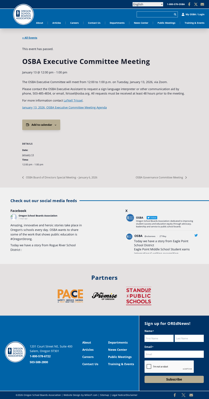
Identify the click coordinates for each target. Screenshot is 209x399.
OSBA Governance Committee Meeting (160, 177)
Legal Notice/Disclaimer (124, 395)
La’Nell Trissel (73, 100)
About (39, 22)
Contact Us (94, 22)
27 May (163, 236)
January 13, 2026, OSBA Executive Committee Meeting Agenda (64, 107)
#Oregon (16, 239)
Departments (117, 22)
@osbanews (150, 236)
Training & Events (194, 22)
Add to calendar (42, 125)
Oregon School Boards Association (38, 215)
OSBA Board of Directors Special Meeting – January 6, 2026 (61, 177)
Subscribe (174, 379)
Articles (56, 22)
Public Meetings (166, 22)
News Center (141, 22)
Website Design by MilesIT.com (80, 395)
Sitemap (104, 395)
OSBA (138, 236)
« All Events (29, 38)
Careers (74, 22)
